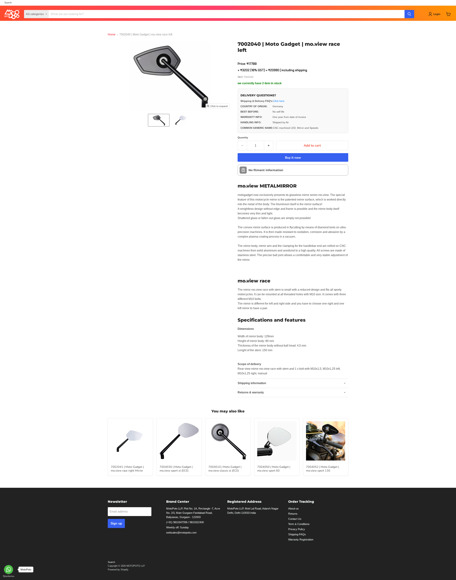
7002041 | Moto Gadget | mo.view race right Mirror (127, 469)
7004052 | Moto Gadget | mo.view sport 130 (322, 469)
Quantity (243, 137)
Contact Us (294, 518)
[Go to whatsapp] (8, 569)
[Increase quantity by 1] (268, 145)
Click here (278, 101)
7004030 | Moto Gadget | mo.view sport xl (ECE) (176, 469)
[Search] (409, 14)
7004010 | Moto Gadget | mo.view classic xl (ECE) (224, 469)
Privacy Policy (296, 529)
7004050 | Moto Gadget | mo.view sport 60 (273, 469)
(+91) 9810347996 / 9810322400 (185, 522)
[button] (158, 120)
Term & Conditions (299, 524)
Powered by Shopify (118, 569)
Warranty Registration (300, 539)
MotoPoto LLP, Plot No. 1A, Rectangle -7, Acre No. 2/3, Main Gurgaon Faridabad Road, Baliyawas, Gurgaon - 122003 (193, 513)
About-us (293, 508)
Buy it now (293, 157)
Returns (292, 513)
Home (111, 34)
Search (8, 2)
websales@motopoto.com (181, 532)
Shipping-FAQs (297, 534)
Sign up (116, 523)
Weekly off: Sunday (177, 527)
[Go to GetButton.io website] (8, 576)
